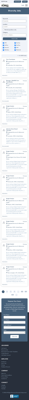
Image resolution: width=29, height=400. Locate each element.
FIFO (6, 42)
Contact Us (4, 378)
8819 (26, 291)
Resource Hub (4, 350)
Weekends (18, 49)
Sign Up (24, 1)
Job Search (4, 348)
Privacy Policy (4, 377)
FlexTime (18, 42)
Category (5, 32)
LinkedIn (3, 385)
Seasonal (7, 47)
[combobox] (14, 35)
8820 (12, 294)
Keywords (5, 18)
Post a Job (3, 363)
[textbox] (14, 35)
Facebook (3, 387)
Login (22, 5)
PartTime (18, 45)
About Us (3, 373)
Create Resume (5, 353)
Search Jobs (17, 1)
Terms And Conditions (6, 375)
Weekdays (7, 49)
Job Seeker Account (6, 355)
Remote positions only (10, 29)
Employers (3, 361)
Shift (17, 47)
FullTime (6, 45)
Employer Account (5, 366)
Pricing (3, 365)
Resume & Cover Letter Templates (9, 351)
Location (5, 24)
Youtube (3, 388)
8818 (22, 291)
